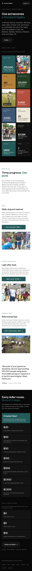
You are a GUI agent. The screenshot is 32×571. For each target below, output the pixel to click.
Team (8, 564)
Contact (23, 564)
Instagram (10, 567)
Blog (28, 564)
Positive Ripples (8, 3)
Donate (25, 3)
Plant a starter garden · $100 (13, 331)
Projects (4, 564)
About (18, 564)
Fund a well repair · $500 (13, 227)
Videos (13, 564)
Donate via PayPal (10, 544)
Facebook (4, 567)
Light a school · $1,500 (12, 279)
